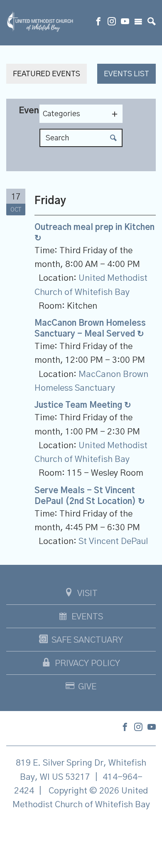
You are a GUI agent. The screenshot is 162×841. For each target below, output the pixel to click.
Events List (126, 74)
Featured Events (46, 74)
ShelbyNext (81, 825)
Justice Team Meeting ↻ (82, 405)
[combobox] (81, 114)
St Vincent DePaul (113, 541)
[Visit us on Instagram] (112, 22)
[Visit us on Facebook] (98, 22)
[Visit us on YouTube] (125, 22)
